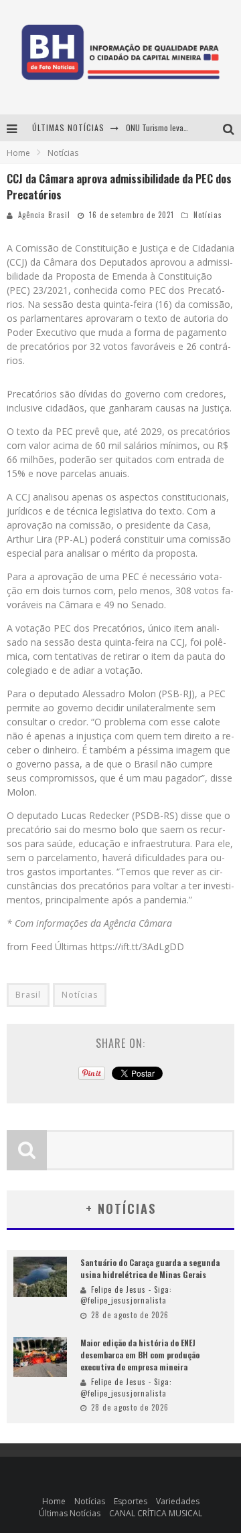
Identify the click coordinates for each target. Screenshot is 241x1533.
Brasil (28, 994)
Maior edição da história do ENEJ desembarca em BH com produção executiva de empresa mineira (139, 1354)
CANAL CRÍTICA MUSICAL (155, 1513)
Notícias (207, 214)
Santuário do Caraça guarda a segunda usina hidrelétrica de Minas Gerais (150, 1268)
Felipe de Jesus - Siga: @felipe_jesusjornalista (126, 1295)
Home (18, 153)
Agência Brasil (44, 214)
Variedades (177, 1501)
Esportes (130, 1501)
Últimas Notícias (69, 1513)
